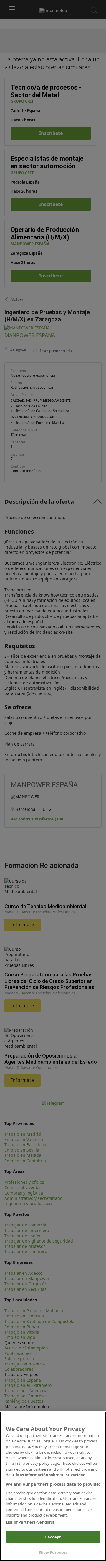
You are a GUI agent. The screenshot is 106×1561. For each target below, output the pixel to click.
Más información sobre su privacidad (50, 1474)
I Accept (53, 1537)
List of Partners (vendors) (30, 1522)
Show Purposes (53, 1552)
